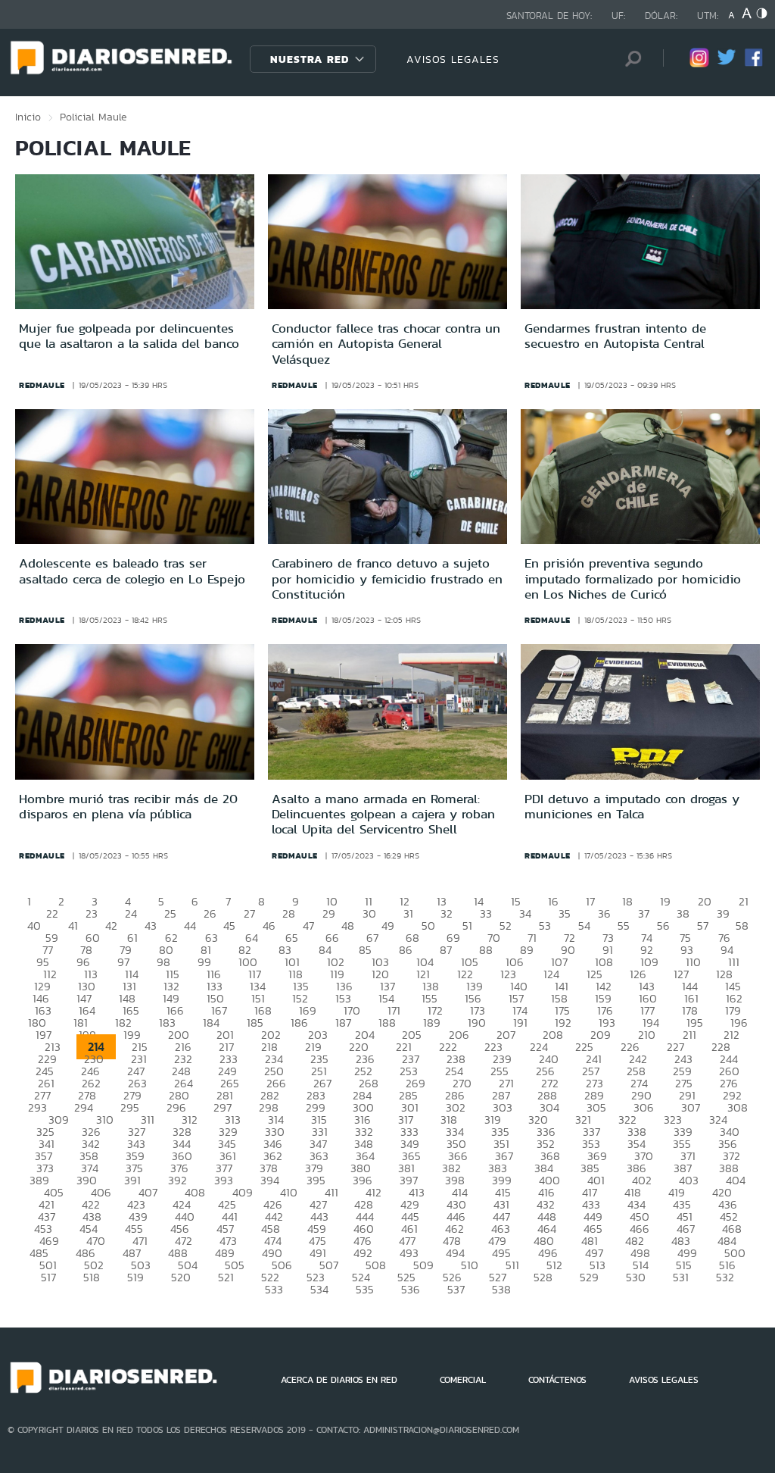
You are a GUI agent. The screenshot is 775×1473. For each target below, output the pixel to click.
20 (704, 901)
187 (343, 1022)
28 (288, 913)
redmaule (42, 385)
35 (565, 913)
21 (744, 901)
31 (408, 913)
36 (604, 913)
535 (365, 1289)
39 (723, 913)
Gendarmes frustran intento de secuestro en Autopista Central (615, 335)
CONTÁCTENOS (557, 1380)
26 (210, 913)
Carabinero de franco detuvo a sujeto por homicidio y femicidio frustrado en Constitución (387, 578)
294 (83, 1107)
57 (702, 926)
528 (543, 1277)
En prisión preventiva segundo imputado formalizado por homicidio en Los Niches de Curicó (632, 578)
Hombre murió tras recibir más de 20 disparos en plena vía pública (128, 806)
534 (319, 1289)
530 (636, 1277)
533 (274, 1289)
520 (181, 1277)
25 (170, 913)
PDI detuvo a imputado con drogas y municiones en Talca (631, 806)
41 (73, 926)
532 (725, 1277)
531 (681, 1277)
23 (92, 913)
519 (135, 1277)
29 (328, 913)
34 (525, 913)
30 (369, 913)
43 (151, 926)
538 (501, 1289)
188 (387, 1022)
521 (226, 1277)
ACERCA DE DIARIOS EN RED (339, 1380)
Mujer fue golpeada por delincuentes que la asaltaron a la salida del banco (129, 335)
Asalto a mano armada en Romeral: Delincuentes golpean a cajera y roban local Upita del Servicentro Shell (383, 814)
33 (486, 913)
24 (131, 913)
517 (48, 1277)
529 (589, 1277)
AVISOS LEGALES (453, 59)
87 (446, 950)
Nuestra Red (309, 59)
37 (643, 913)
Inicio (28, 116)
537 (456, 1289)
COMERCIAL (463, 1380)
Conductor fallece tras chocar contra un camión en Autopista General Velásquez (386, 343)
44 (190, 926)
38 (683, 913)
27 (249, 913)
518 (91, 1277)
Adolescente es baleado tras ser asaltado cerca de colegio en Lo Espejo (132, 570)
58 (742, 926)
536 (410, 1289)
